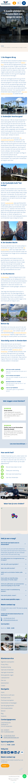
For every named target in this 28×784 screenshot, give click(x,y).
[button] (13, 517)
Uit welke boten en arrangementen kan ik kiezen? (12, 559)
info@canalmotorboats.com (10, 620)
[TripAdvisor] (22, 752)
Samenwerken (5, 683)
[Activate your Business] (14, 782)
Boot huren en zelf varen (7, 695)
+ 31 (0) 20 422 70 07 (9, 618)
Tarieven (3, 711)
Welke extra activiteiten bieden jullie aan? (11, 573)
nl (18, 3)
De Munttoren (5, 277)
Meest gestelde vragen (7, 675)
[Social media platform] (2, 752)
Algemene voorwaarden (7, 662)
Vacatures (3, 716)
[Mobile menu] (24, 3)
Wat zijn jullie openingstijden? (10, 564)
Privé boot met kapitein (7, 700)
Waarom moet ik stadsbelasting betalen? (10, 591)
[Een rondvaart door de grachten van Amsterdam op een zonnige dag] (7, 637)
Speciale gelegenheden (7, 705)
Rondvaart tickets (5, 697)
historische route (8, 331)
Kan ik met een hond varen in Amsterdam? (10, 544)
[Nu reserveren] (14, 3)
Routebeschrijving (6, 667)
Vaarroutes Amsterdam (7, 670)
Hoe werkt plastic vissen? (8, 595)
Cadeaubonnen (5, 678)
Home (2, 692)
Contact (3, 685)
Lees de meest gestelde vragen (10, 599)
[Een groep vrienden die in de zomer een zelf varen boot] (21, 637)
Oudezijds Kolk (9, 203)
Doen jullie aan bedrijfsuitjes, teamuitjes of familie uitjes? (9, 579)
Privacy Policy (4, 664)
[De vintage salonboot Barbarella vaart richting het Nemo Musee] (21, 646)
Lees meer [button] (7, 417)
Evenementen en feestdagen (9, 703)
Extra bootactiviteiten (7, 708)
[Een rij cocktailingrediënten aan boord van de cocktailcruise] (7, 646)
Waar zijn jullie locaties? (8, 568)
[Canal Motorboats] (5, 3)
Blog (2, 713)
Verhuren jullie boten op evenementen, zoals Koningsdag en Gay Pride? (12, 585)
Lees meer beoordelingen (18, 444)
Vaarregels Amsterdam (7, 672)
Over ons (3, 680)
